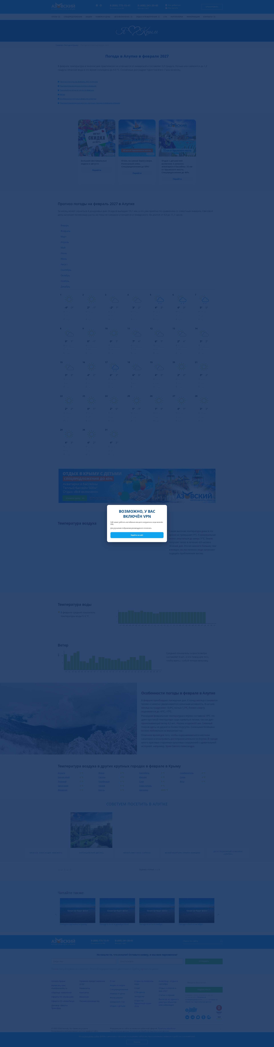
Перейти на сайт (137, 535)
